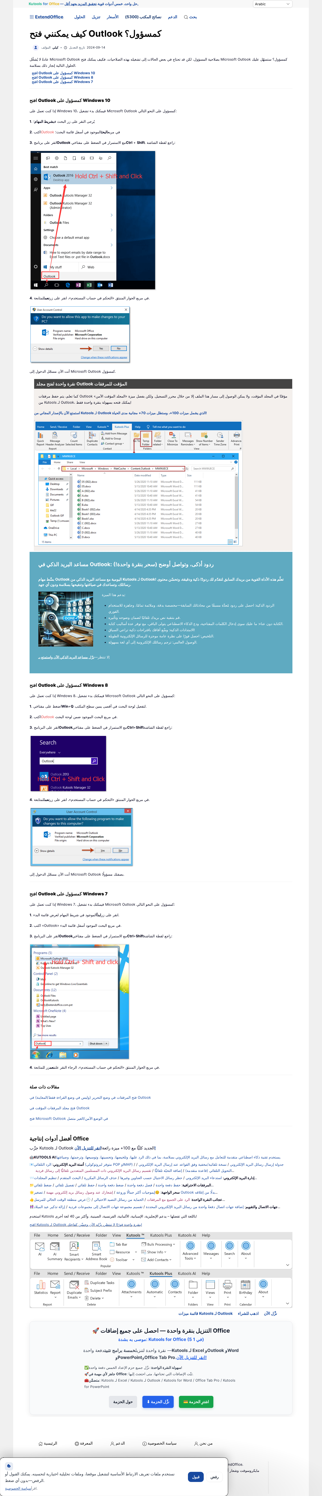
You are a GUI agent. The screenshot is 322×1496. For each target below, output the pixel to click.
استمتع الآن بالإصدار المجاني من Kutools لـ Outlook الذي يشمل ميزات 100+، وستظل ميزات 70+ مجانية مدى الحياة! (120, 413)
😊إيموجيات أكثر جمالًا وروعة (137, 1192)
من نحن (206, 1424)
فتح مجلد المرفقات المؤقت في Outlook (60, 1108)
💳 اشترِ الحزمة (196, 1382)
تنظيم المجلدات (45, 1178)
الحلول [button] (79, 16)
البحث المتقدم (70, 1178)
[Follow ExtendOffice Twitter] (44, 1457)
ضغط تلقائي (43, 1185)
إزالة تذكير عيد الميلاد (49, 1207)
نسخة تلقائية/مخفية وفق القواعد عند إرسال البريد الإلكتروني (182, 1164)
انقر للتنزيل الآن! (191, 1338)
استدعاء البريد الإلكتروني (204, 1178)
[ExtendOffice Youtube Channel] (54, 1457)
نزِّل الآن (270, 1294)
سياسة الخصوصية (162, 1424)
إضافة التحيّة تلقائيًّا (168, 1170)
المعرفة (86, 1424)
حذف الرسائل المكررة (100, 1178)
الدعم (172, 16)
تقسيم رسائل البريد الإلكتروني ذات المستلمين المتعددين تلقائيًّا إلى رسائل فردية (93, 1170)
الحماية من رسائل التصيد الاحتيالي (118, 1199)
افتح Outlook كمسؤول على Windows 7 (62, 81)
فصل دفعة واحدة (139, 1185)
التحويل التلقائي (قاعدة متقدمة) (208, 1170)
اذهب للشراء (248, 1294)
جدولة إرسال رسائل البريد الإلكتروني (257, 1164)
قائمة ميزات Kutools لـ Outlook (206, 1294)
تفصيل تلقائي (64, 1185)
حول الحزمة (123, 1382)
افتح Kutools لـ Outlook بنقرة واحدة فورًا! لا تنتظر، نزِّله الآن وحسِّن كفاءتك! (86, 1224)
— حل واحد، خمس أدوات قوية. (83, 4)
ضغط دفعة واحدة (111, 1185)
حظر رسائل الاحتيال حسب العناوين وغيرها (151, 1178)
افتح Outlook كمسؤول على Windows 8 (62, 77)
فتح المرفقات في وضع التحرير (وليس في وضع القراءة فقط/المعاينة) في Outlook (90, 1097)
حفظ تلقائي (86, 1185)
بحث (193, 16)
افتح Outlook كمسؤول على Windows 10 (63, 73)
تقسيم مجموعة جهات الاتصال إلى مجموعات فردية (105, 1207)
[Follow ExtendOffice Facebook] (33, 1457)
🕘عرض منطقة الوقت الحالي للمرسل (62, 1199)
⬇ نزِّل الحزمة (158, 1382)
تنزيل (96, 16)
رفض (215, 1477)
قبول (196, 1477)
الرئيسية (50, 1424)
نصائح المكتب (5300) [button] (143, 16)
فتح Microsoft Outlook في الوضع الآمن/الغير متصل (69, 1118)
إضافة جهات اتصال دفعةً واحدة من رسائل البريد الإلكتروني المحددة (195, 1207)
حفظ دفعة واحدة (168, 1185)
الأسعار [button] (113, 16)
